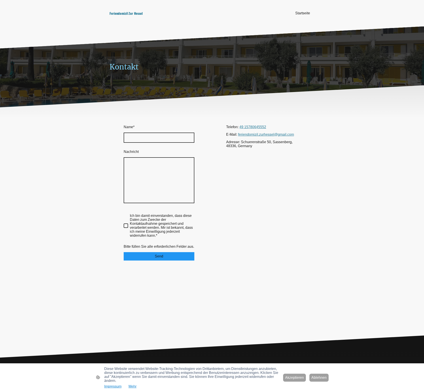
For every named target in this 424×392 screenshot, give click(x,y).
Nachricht (131, 152)
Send (159, 256)
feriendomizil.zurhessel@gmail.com (266, 134)
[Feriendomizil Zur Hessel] (141, 20)
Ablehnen (319, 377)
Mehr (132, 386)
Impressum (112, 386)
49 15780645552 (252, 127)
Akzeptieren (294, 377)
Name (129, 127)
